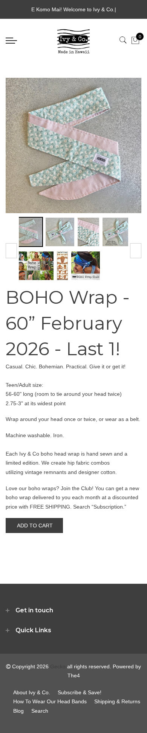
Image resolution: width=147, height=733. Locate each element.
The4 (73, 675)
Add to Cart (35, 525)
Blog (18, 711)
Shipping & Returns (117, 701)
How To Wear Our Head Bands (50, 701)
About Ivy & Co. (31, 692)
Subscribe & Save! (79, 692)
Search (39, 711)
